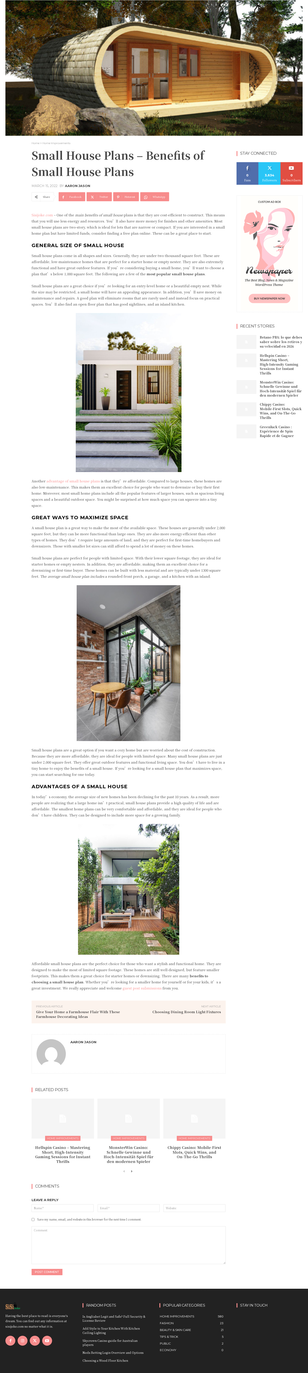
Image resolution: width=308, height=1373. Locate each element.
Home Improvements (56, 143)
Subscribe (292, 164)
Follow (269, 164)
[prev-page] (124, 1171)
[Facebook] (10, 1341)
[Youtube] (47, 1341)
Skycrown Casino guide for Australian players (110, 1342)
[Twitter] (35, 1341)
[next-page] (131, 1171)
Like (247, 164)
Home (35, 143)
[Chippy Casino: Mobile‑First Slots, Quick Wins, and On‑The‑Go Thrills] (194, 1119)
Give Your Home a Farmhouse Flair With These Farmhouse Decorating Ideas (78, 1014)
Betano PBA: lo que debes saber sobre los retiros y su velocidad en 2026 (281, 341)
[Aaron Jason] (51, 1054)
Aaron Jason (77, 185)
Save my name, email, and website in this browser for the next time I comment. (89, 1219)
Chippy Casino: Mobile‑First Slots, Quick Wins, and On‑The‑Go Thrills (194, 1152)
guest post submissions (142, 988)
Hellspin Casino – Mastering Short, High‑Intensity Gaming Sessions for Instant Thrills (62, 1154)
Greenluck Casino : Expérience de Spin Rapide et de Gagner (277, 431)
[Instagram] (23, 1341)
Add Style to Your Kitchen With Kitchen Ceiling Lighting (111, 1330)
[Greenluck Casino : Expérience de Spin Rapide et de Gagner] (246, 431)
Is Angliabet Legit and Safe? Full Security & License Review (114, 1318)
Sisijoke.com (42, 215)
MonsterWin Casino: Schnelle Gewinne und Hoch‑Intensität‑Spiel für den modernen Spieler (128, 1154)
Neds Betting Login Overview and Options (113, 1352)
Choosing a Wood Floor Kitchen (105, 1360)
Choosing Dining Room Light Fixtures (186, 1011)
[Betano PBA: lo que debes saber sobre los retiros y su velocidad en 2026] (246, 342)
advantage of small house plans (73, 481)
